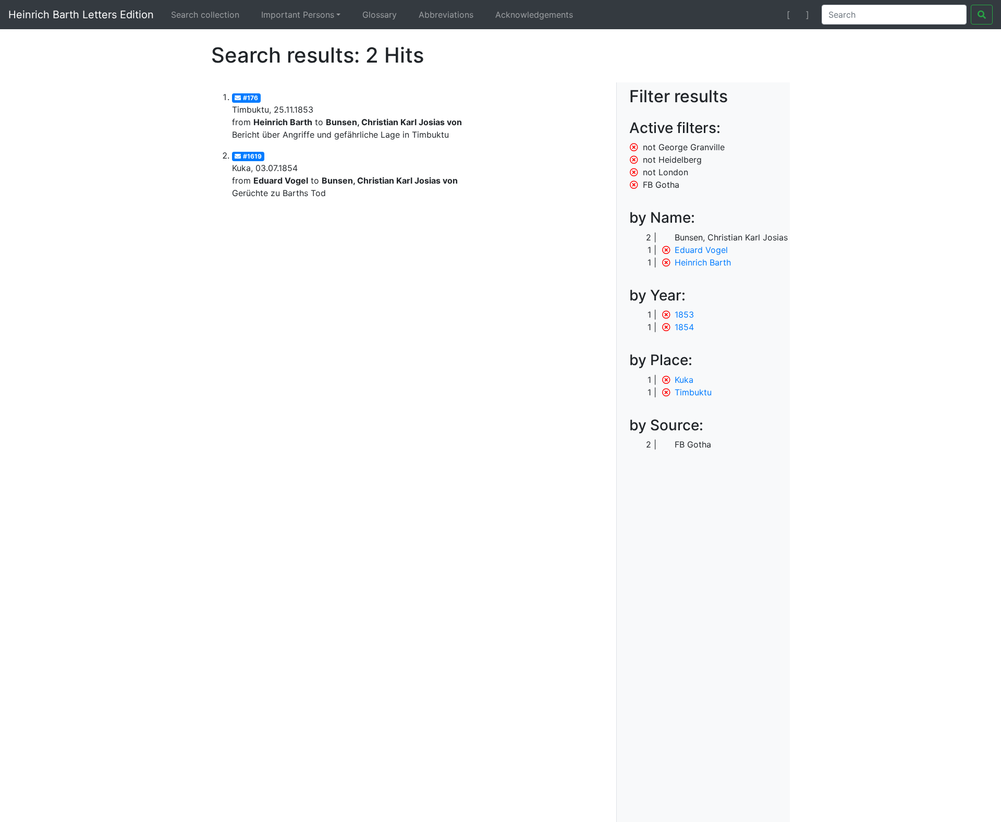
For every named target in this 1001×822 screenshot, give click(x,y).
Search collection (205, 14)
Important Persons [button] (297, 14)
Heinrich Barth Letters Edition (81, 14)
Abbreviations (446, 14)
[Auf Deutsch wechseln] (770, 14)
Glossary (379, 14)
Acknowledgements (534, 14)
